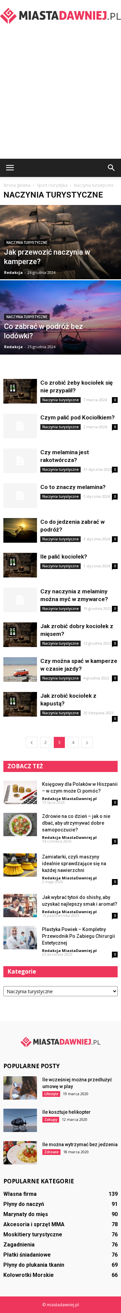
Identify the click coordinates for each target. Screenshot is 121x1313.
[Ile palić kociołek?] (20, 565)
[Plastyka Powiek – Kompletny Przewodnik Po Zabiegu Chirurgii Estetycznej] (20, 937)
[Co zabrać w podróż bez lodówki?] (60, 328)
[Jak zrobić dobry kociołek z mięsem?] (20, 634)
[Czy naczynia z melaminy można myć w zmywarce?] (20, 600)
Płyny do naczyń (23, 1204)
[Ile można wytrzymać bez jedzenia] (20, 1152)
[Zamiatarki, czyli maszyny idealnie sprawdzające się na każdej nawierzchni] (20, 865)
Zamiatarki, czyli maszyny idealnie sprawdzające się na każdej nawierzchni (74, 863)
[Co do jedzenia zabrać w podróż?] (20, 530)
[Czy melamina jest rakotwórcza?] (20, 460)
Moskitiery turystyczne (32, 1234)
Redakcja (13, 272)
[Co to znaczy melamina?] (20, 495)
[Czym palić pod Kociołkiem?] (20, 426)
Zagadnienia (19, 1244)
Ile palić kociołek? (63, 556)
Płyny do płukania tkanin (33, 1265)
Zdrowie (51, 1152)
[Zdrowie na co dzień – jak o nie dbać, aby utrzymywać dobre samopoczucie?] (20, 824)
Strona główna (17, 185)
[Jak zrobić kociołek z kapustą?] (20, 704)
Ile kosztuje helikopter (66, 1112)
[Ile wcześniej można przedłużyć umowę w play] (20, 1088)
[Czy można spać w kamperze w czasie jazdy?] (20, 669)
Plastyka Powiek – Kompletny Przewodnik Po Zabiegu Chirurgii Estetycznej (78, 936)
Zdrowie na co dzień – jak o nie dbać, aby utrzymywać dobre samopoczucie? (76, 823)
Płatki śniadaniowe (27, 1255)
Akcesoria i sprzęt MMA (34, 1224)
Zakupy (50, 1119)
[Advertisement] (60, 94)
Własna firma (20, 1194)
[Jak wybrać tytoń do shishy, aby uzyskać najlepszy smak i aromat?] (20, 905)
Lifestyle (51, 1093)
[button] (111, 168)
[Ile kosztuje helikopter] (20, 1120)
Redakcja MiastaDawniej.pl (69, 798)
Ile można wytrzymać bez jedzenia (80, 1144)
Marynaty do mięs (25, 1214)
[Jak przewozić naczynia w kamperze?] (60, 257)
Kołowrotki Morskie (28, 1275)
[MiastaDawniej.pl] (60, 15)
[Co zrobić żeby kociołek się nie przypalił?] (20, 391)
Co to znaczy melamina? (73, 487)
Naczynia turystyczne (26, 242)
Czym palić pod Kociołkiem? (77, 417)
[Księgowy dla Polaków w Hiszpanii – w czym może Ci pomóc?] (20, 792)
